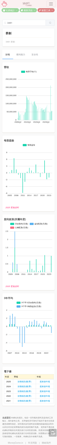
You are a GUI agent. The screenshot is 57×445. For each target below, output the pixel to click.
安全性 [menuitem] (35, 54)
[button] (10, 10)
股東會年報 (45, 381)
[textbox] (24, 23)
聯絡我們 (46, 442)
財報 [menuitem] (8, 54)
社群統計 (10, 10)
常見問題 (32, 442)
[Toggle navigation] (51, 4)
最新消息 (28, 10)
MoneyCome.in (15, 442)
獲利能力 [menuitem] (20, 54)
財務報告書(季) (24, 381)
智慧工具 (45, 10)
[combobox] (28, 23)
